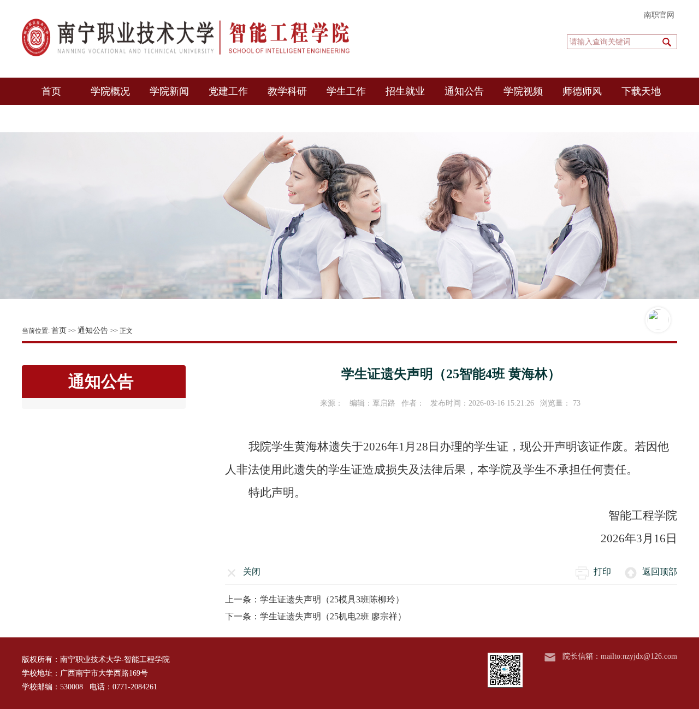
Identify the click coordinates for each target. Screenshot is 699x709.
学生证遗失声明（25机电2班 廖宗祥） (333, 616)
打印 (602, 571)
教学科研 (287, 91)
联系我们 (51, 118)
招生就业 (405, 91)
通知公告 (464, 91)
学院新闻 (169, 91)
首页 (51, 91)
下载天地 (641, 91)
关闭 (251, 571)
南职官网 (659, 15)
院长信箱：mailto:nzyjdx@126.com (619, 656)
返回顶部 (659, 571)
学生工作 (346, 91)
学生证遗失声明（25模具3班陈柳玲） (332, 599)
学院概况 (110, 91)
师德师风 (582, 91)
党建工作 (228, 91)
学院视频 (523, 91)
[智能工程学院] (186, 37)
